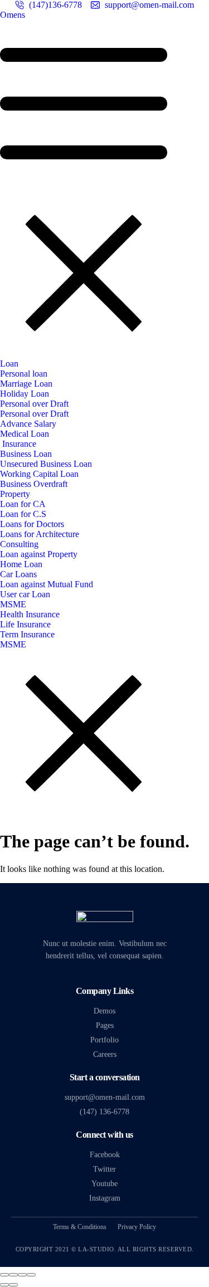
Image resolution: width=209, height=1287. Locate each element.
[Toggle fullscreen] (22, 1274)
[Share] (13, 1274)
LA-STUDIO (96, 1249)
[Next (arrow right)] (13, 1284)
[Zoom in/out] (31, 1274)
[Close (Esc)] (4, 1274)
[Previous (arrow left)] (4, 1284)
